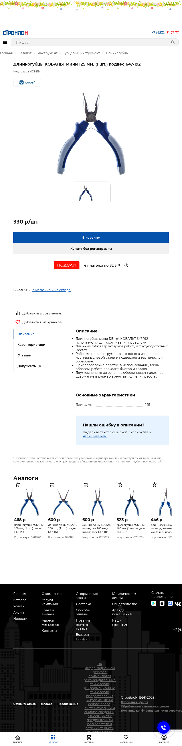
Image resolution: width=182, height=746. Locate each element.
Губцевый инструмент (81, 53)
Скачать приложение (162, 595)
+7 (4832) (165, 33)
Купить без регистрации (91, 249)
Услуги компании (50, 602)
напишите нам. (95, 436)
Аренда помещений (122, 612)
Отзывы (24, 355)
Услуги (19, 606)
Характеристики (31, 345)
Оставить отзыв (24, 704)
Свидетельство (124, 604)
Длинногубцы (117, 53)
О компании (52, 594)
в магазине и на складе (51, 290)
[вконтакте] (177, 604)
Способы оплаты (83, 612)
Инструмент (47, 53)
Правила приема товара (83, 624)
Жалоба (46, 704)
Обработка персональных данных (145, 706)
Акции (18, 612)
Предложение (67, 704)
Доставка (83, 604)
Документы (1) (29, 366)
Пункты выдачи (48, 612)
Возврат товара (82, 637)
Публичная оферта (134, 702)
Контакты (49, 631)
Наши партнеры (120, 622)
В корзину (91, 238)
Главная (6, 53)
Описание (26, 334)
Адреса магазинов (50, 622)
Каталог (25, 53)
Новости (20, 619)
